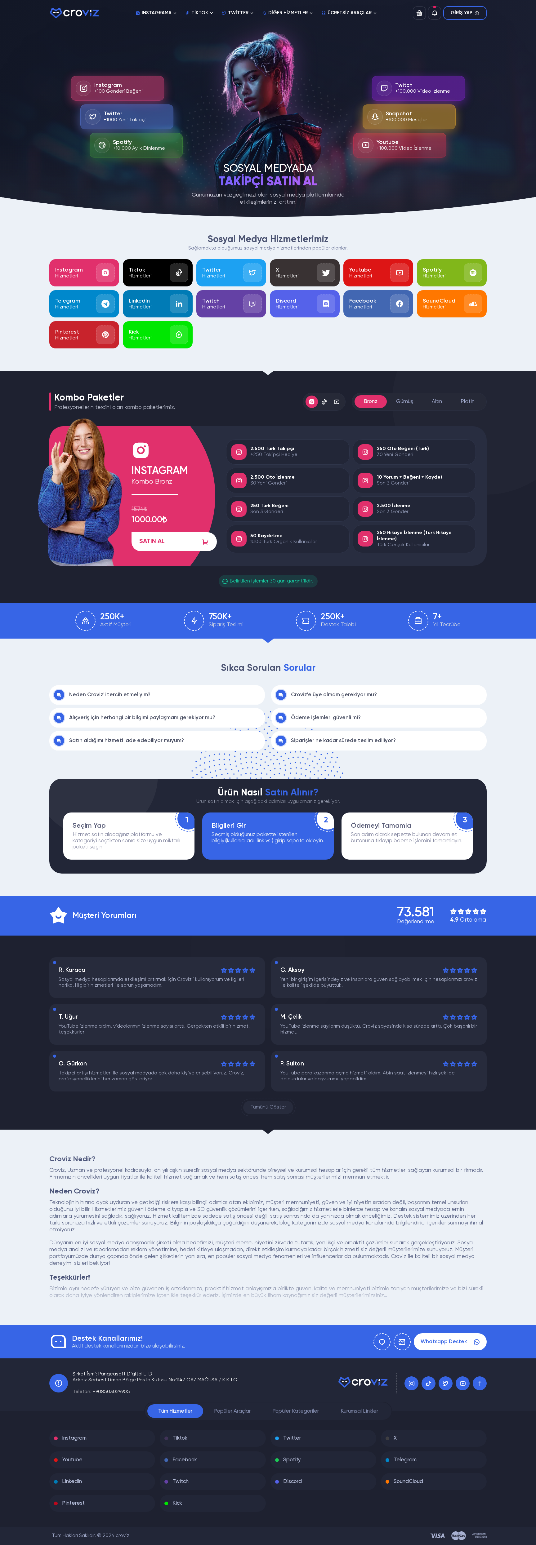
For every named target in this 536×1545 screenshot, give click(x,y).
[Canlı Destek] (382, 1341)
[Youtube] (463, 1383)
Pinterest (73, 1503)
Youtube (72, 1460)
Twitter (292, 1438)
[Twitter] (446, 1383)
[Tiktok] (429, 1383)
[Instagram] (411, 1383)
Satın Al (152, 541)
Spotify (292, 1460)
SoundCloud (408, 1481)
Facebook (184, 1460)
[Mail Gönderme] (402, 1341)
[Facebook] (480, 1383)
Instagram (74, 1438)
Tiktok (179, 1438)
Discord (292, 1481)
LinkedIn (72, 1481)
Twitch (180, 1481)
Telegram (405, 1460)
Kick (177, 1503)
